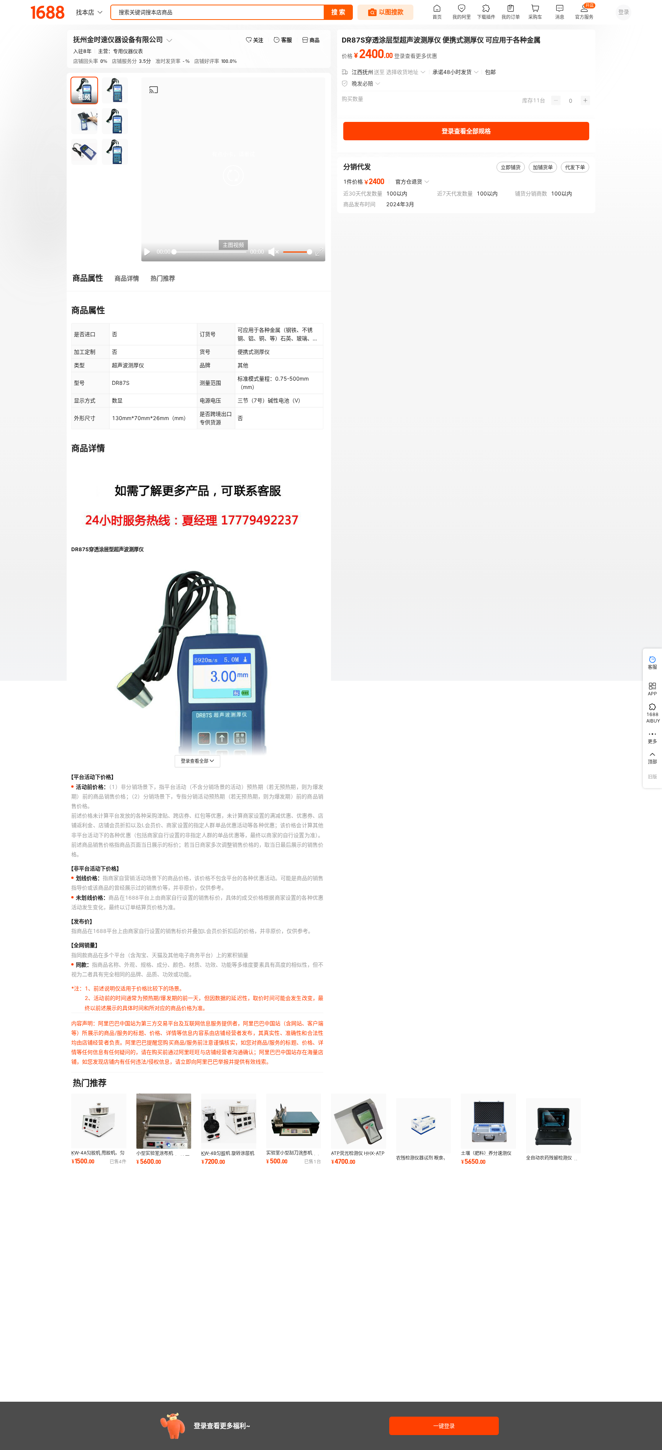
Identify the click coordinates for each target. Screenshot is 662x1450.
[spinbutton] (570, 100)
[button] (233, 175)
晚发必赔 (362, 83)
